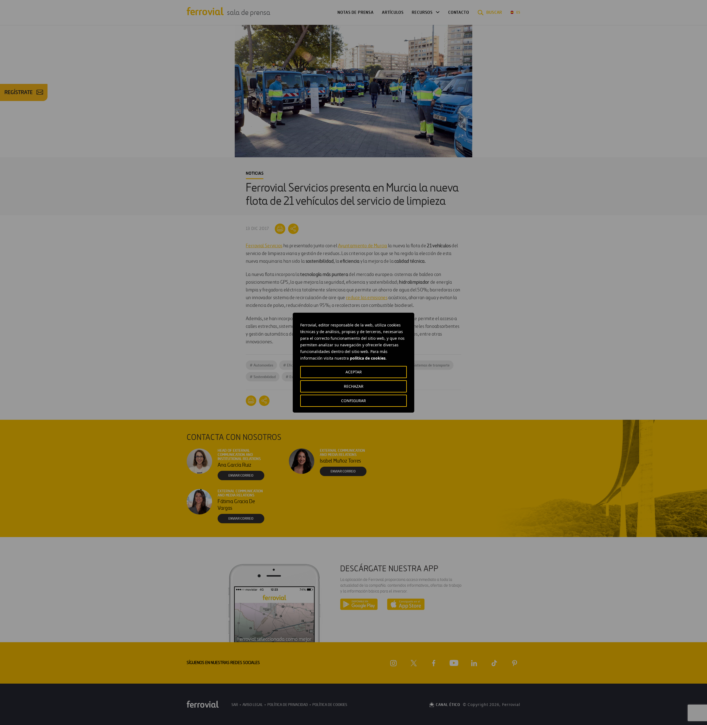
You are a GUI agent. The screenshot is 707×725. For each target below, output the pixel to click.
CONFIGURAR (353, 400)
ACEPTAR (353, 372)
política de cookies (368, 358)
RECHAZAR (353, 386)
